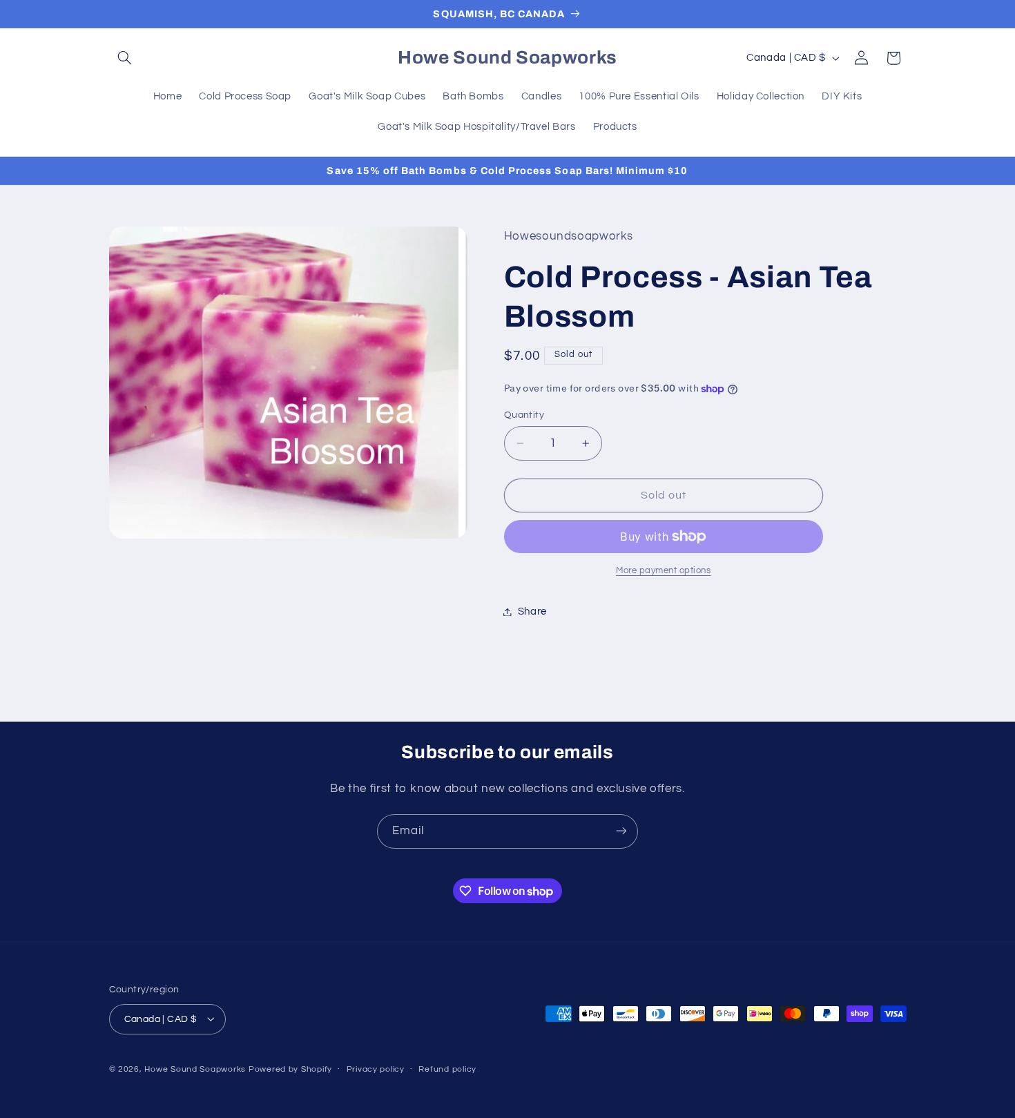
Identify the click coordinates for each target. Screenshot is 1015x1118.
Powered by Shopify (290, 1068)
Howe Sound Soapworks (195, 1068)
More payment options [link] (663, 570)
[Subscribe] (621, 831)
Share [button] (532, 611)
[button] (125, 58)
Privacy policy (376, 1069)
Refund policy (447, 1069)
